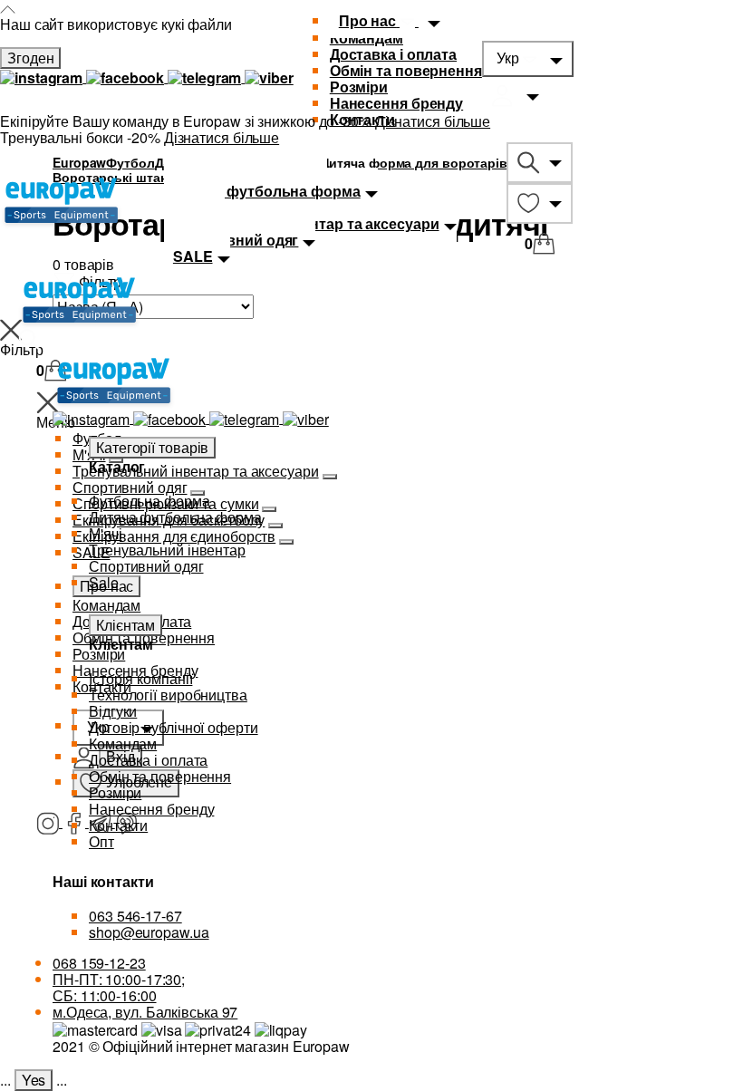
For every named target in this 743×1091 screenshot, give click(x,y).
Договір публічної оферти (173, 727)
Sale (104, 582)
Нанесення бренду (396, 102)
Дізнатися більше (432, 121)
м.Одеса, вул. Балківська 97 (145, 1011)
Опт (101, 841)
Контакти (118, 825)
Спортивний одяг (146, 565)
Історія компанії (140, 678)
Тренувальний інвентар (167, 549)
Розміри (359, 86)
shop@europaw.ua (149, 932)
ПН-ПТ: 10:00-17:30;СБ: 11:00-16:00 (119, 987)
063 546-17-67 (135, 915)
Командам (123, 743)
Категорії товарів (152, 447)
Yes (34, 1079)
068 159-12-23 (99, 962)
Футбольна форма (149, 500)
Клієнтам (125, 624)
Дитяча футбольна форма (175, 517)
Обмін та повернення (406, 70)
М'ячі (105, 533)
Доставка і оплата (393, 53)
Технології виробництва (168, 694)
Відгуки (113, 710)
